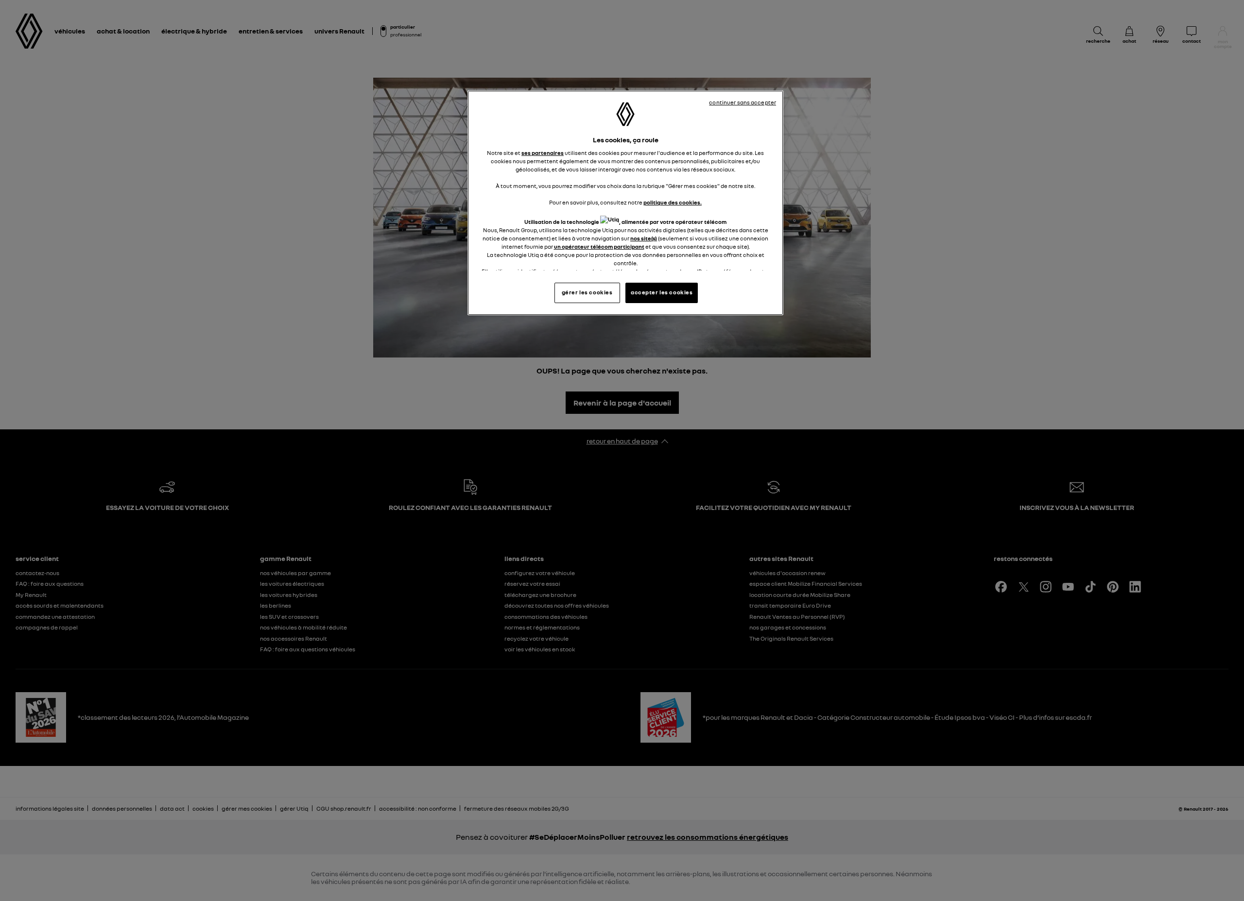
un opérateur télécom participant (599, 246)
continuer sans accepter (742, 102)
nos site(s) (643, 238)
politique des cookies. (672, 202)
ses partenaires (542, 153)
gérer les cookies (587, 292)
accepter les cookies (661, 292)
